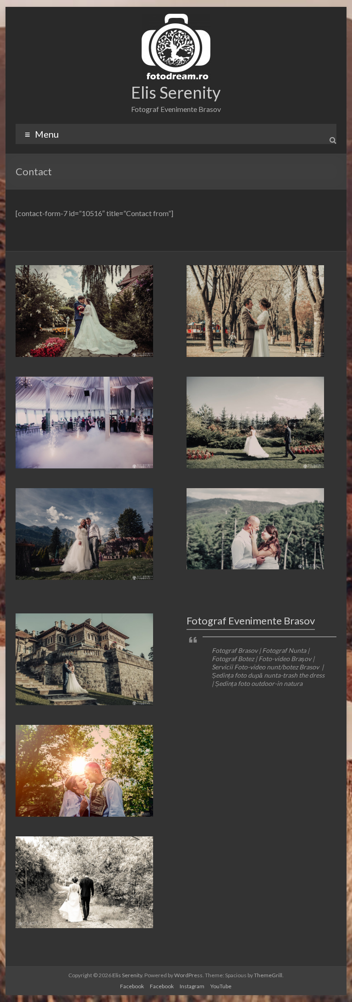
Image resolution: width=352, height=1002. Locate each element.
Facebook (132, 986)
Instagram (192, 986)
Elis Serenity (175, 92)
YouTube (220, 986)
